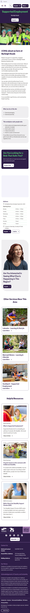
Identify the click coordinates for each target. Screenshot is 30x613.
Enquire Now (7, 165)
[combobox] (16, 1)
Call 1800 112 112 (19, 549)
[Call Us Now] (10, 5)
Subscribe (14, 539)
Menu (24, 6)
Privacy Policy (4, 602)
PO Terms (25, 600)
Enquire (6, 231)
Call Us (15, 231)
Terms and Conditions (17, 600)
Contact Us (3, 600)
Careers (9, 600)
